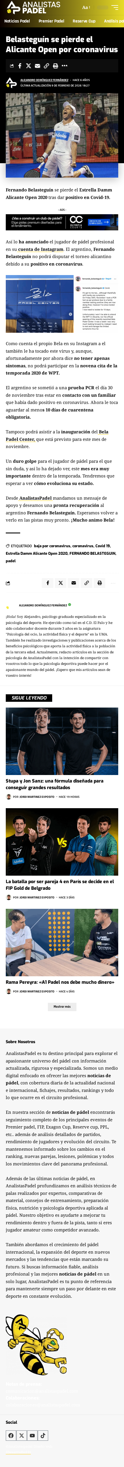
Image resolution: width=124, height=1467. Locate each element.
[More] (64, 65)
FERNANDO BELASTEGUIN (92, 553)
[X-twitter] (21, 1435)
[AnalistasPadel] (33, 7)
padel (11, 560)
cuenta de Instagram (40, 249)
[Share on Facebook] (20, 65)
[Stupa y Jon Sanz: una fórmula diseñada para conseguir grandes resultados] (62, 741)
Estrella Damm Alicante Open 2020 (36, 553)
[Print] (55, 65)
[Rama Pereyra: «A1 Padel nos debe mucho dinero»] (62, 942)
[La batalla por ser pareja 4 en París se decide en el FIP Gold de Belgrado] (62, 842)
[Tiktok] (43, 1435)
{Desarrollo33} (18, 1452)
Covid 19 (102, 545)
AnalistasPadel (35, 498)
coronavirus (82, 545)
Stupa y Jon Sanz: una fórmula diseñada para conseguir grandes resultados (55, 784)
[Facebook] (11, 1435)
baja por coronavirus (52, 545)
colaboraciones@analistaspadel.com (43, 1405)
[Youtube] (32, 1435)
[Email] (37, 65)
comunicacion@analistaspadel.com (42, 1391)
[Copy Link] (46, 65)
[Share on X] (29, 65)
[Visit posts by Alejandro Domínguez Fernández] (12, 83)
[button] (86, 7)
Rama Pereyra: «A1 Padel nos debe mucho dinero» (60, 982)
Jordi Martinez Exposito (37, 797)
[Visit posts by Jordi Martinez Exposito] (9, 797)
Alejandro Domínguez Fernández (44, 80)
